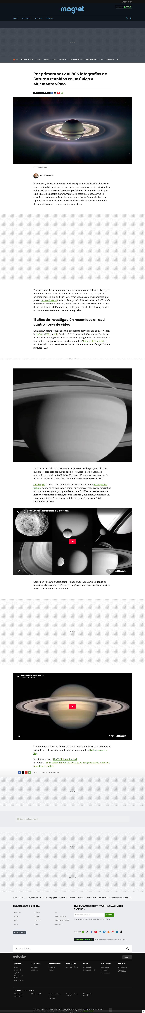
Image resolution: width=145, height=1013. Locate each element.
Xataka (16, 967)
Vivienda (38, 18)
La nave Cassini (49, 300)
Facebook (130, 18)
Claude (72, 898)
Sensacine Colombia (52, 997)
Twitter (127, 18)
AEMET (32, 60)
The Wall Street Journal (65, 759)
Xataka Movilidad (60, 916)
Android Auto (110, 60)
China (39, 60)
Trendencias (105, 967)
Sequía (46, 60)
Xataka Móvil (18, 970)
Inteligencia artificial (61, 920)
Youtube (95, 931)
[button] (47, 175)
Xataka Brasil (18, 997)
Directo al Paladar (72, 967)
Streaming (17, 912)
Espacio (57, 912)
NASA (39, 334)
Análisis (37, 912)
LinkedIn (117, 931)
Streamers (26, 18)
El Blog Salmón (123, 967)
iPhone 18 (62, 60)
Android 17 (63, 898)
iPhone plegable (51, 898)
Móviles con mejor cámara (87, 898)
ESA (47, 334)
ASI (55, 334)
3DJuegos (34, 967)
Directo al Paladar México (72, 994)
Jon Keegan (39, 484)
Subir (126, 957)
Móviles (16, 916)
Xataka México (19, 994)
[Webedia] (127, 1)
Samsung (37, 920)
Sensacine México (55, 994)
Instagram (100, 931)
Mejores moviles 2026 (35, 898)
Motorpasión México (87, 994)
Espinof (51, 970)
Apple (16, 920)
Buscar (128, 948)
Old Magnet (55, 772)
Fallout (54, 60)
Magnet (72, 10)
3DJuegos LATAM (36, 994)
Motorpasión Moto (89, 970)
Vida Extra (34, 970)
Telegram (104, 931)
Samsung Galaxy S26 (76, 60)
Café (101, 60)
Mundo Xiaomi (18, 981)
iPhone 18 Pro (104, 898)
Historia (49, 18)
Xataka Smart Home (18, 977)
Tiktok (121, 931)
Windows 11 (58, 924)
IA (118, 60)
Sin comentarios (42, 93)
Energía (36, 916)
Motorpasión (87, 967)
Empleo (36, 924)
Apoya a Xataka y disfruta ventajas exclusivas (109, 939)
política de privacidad (103, 919)
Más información (88, 1011)
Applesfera (17, 973)
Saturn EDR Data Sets (94, 340)
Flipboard (58, 93)
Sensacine (52, 967)
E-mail (62, 93)
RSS (108, 931)
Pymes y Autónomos (122, 971)
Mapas (15, 18)
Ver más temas (19, 932)
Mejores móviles (91, 60)
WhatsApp (83, 931)
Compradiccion (106, 973)
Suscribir (109, 915)
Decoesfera (104, 970)
